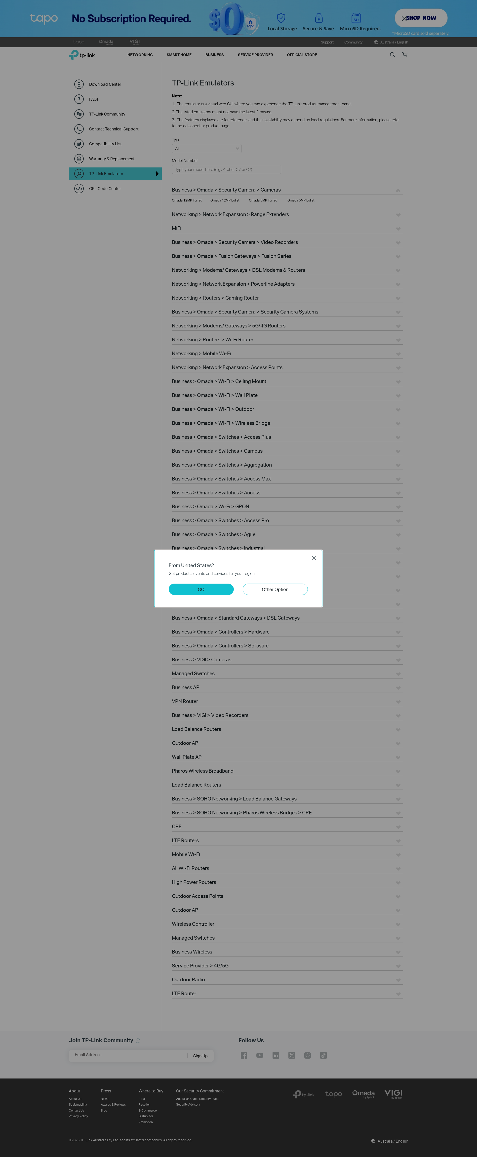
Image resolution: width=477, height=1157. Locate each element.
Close (314, 558)
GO (201, 589)
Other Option (275, 589)
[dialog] (238, 578)
